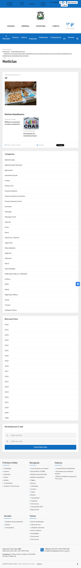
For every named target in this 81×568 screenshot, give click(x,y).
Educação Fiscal (10, 217)
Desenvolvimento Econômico (15, 196)
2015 (7, 382)
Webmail (31, 4)
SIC (64, 39)
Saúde (7, 289)
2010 (7, 407)
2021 (7, 350)
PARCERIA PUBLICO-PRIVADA (16, 274)
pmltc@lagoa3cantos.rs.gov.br (60, 551)
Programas (33, 39)
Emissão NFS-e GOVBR (38, 471)
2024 (7, 335)
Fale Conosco (35, 504)
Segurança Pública (11, 295)
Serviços (33, 483)
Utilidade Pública (11, 310)
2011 (7, 402)
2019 (7, 361)
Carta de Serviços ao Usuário (39, 468)
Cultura (24, 37)
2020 (7, 356)
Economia (8, 206)
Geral (7, 232)
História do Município (37, 522)
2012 (7, 397)
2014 (7, 387)
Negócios (8, 253)
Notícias (6, 480)
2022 (7, 345)
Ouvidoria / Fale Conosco (11, 486)
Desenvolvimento (11, 191)
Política (7, 279)
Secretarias (7, 474)
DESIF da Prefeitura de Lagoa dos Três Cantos (65, 478)
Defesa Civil (9, 186)
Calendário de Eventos (38, 527)
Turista (55, 26)
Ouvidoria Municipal (10, 4)
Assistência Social (11, 175)
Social (7, 300)
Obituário (8, 258)
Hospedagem (35, 533)
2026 (7, 324)
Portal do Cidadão (43, 4)
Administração (10, 160)
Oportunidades (10, 269)
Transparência (55, 37)
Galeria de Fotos (36, 524)
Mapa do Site (22, 4)
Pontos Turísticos (36, 530)
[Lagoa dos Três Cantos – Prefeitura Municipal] (40, 15)
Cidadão (11, 26)
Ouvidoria (40, 26)
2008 (7, 418)
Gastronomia (35, 536)
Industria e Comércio (12, 238)
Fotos (7, 227)
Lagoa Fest (9, 243)
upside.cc (39, 564)
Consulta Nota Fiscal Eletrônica (65, 468)
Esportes (8, 222)
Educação (8, 212)
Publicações (43, 37)
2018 (7, 366)
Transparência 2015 (37, 506)
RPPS (7, 284)
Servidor (71, 37)
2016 (7, 376)
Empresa (25, 26)
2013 (7, 392)
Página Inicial (6, 51)
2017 (7, 371)
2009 (7, 413)
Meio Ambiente (10, 248)
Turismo (7, 305)
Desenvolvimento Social (18, 51)
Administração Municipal (13, 165)
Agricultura (9, 170)
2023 (7, 340)
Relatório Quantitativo (38, 477)
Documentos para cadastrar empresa (64, 472)
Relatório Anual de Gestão (39, 474)
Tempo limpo (69, 28)
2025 (7, 330)
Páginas (33, 480)
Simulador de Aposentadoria (14, 522)
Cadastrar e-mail (40, 447)
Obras (7, 263)
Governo (15, 37)
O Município (6, 37)
